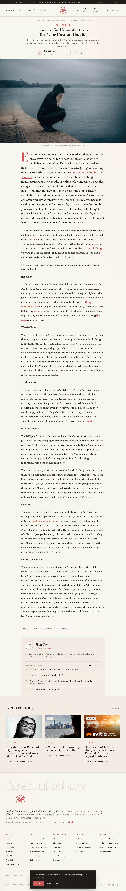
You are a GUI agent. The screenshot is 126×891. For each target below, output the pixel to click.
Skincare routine (37, 856)
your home (40, 310)
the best (33, 239)
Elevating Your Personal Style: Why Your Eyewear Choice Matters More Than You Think (23, 751)
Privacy (8, 876)
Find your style (36, 843)
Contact (56, 860)
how (35, 629)
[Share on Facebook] (87, 53)
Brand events (105, 851)
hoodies (90, 421)
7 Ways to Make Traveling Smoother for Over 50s (63, 748)
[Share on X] (81, 53)
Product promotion (108, 847)
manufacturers (63, 629)
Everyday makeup (37, 851)
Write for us (58, 851)
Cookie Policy (24, 876)
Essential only (53, 883)
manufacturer (47, 629)
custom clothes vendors (46, 520)
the (75, 629)
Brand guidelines (83, 847)
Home (38, 20)
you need (26, 177)
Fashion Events (12, 864)
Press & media (59, 856)
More (116, 708)
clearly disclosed (67, 822)
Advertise (80, 839)
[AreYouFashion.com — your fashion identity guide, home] (63, 10)
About (55, 839)
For (43, 20)
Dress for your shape (38, 847)
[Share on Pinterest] (75, 53)
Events (76, 10)
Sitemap (79, 851)
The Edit (85, 10)
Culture (42, 10)
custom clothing (92, 248)
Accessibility (81, 843)
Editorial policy (59, 847)
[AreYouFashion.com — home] (20, 799)
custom (26, 629)
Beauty (20, 10)
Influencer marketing (109, 843)
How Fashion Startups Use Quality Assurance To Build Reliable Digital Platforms (100, 751)
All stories (94, 665)
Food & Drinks (12, 856)
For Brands (96, 10)
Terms (16, 876)
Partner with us (106, 839)
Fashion (10, 10)
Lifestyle (31, 10)
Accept (38, 883)
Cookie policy (38, 877)
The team (57, 843)
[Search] (107, 10)
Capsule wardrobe (37, 839)
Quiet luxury (35, 860)
